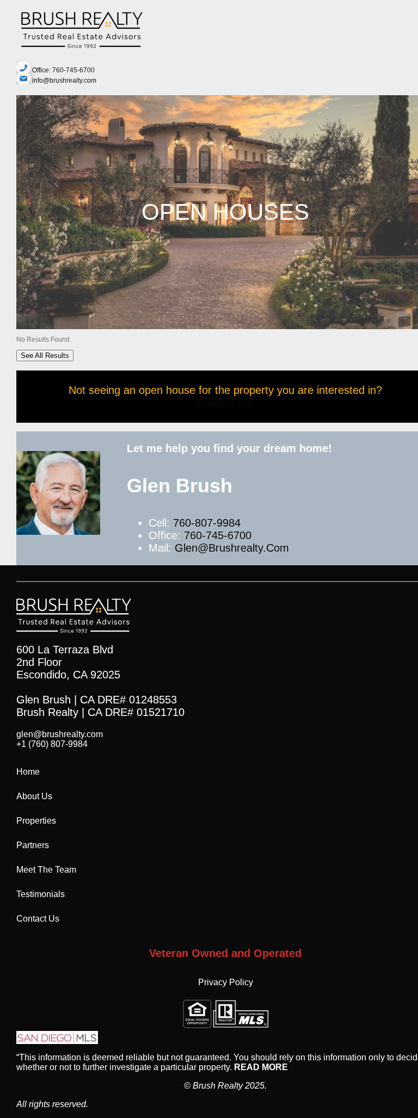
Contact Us (37, 918)
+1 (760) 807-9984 (52, 744)
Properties (36, 820)
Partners (32, 845)
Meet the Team (46, 869)
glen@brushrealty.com (232, 548)
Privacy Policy (225, 982)
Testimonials (40, 894)
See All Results (45, 355)
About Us (34, 796)
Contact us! (225, 403)
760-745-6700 (217, 535)
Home (28, 771)
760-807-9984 (207, 523)
